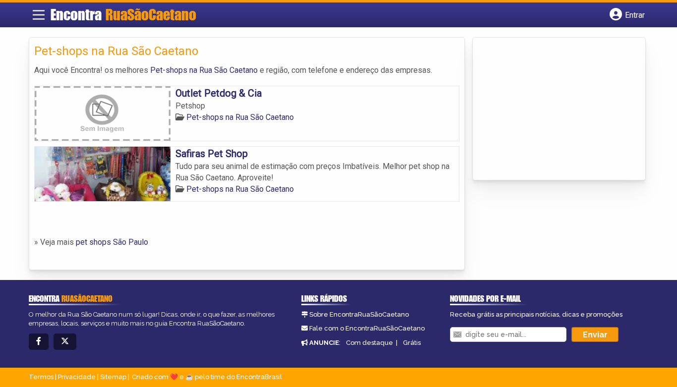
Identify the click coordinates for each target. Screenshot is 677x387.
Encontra (123, 14)
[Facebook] (39, 341)
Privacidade (77, 377)
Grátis (412, 342)
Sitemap (113, 377)
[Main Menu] (39, 15)
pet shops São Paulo (112, 242)
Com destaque (369, 342)
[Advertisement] (552, 109)
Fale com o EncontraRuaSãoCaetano (367, 328)
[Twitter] (65, 341)
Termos (41, 377)
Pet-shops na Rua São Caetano (204, 70)
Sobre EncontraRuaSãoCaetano (359, 314)
